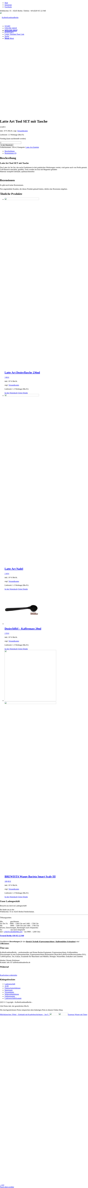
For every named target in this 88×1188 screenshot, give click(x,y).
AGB (7, 986)
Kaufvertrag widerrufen (8, 975)
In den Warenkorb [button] (11, 393)
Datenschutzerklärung (12, 988)
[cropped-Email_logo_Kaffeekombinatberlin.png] (9, 17)
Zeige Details (23, 393)
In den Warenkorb (7, 145)
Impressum (8, 990)
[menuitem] (46, 26)
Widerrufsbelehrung (12, 994)
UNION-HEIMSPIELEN (13, 932)
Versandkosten (22, 131)
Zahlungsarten (10, 996)
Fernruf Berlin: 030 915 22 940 (12, 936)
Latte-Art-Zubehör (32, 147)
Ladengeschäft (10, 984)
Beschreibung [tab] (10, 151)
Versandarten (9, 992)
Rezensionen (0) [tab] (10, 153)
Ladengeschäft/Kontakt (13, 998)
